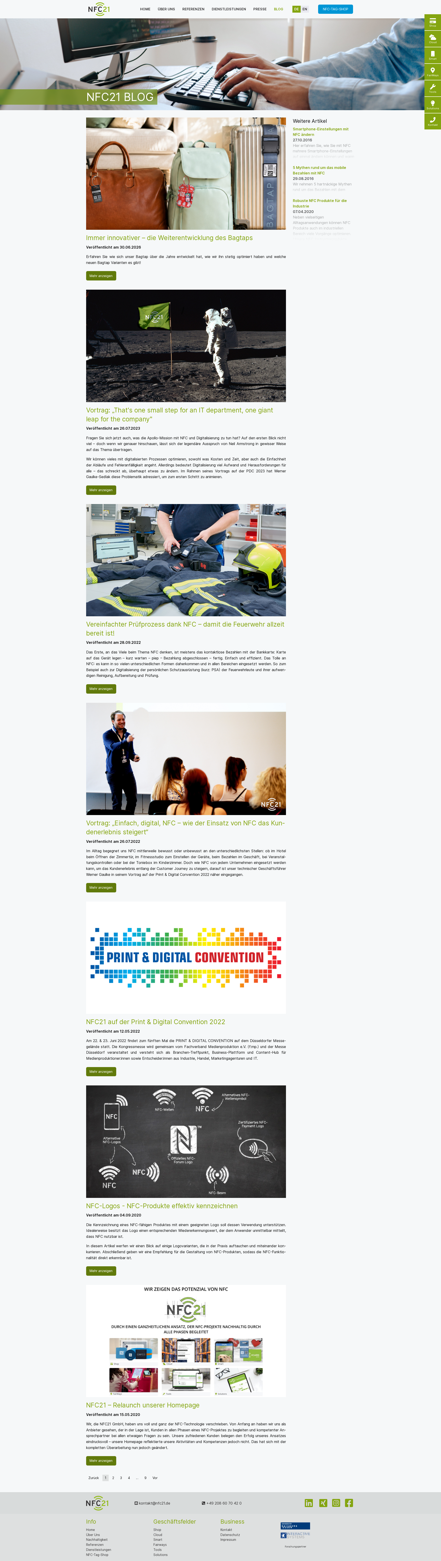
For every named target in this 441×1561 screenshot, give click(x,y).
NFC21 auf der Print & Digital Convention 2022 (155, 1022)
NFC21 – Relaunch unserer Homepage (143, 1405)
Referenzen (193, 9)
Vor (155, 1478)
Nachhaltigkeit (97, 1539)
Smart (157, 1539)
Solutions (160, 1555)
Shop (157, 1530)
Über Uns (93, 1535)
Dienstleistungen (229, 9)
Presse (260, 9)
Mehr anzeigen (101, 276)
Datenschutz (230, 1535)
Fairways (160, 1545)
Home (145, 9)
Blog (278, 9)
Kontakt (226, 1530)
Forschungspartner (295, 1546)
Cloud (157, 1535)
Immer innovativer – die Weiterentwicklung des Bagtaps (169, 238)
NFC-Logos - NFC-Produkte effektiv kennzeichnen (162, 1206)
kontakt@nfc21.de (154, 1503)
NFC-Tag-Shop (335, 9)
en (304, 9)
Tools (157, 1550)
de (296, 9)
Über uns (166, 9)
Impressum (228, 1539)
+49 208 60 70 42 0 (223, 1503)
